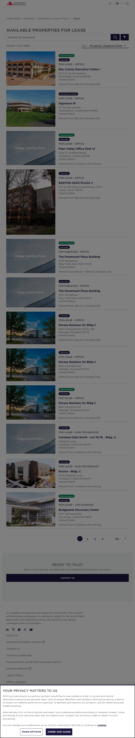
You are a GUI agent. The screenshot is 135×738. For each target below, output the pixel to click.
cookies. (102, 725)
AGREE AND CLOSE (59, 731)
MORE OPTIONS (31, 731)
